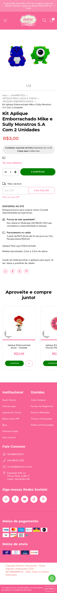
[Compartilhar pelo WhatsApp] (5, 271)
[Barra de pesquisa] (44, 20)
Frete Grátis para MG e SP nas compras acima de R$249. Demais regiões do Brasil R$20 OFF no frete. (28, 6)
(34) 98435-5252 (15, 460)
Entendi (50, 589)
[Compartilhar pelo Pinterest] (26, 272)
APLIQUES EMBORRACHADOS (17, 101)
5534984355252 (15, 454)
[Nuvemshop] (15, 580)
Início (4, 95)
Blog (4, 425)
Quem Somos (9, 400)
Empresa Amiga (10, 431)
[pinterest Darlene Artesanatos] (43, 499)
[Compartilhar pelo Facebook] (13, 272)
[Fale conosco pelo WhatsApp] (51, 578)
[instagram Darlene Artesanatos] (6, 499)
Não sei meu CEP (10, 197)
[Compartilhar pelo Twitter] (19, 272)
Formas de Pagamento (42, 406)
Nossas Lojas (9, 406)
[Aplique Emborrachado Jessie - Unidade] (29, 363)
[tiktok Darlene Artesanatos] (34, 499)
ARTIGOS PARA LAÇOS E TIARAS (19, 98)
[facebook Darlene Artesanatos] (15, 499)
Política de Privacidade (42, 425)
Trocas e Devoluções (41, 418)
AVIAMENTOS (18, 95)
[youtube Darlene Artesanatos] (24, 499)
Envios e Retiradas (40, 412)
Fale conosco (9, 437)
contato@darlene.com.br (19, 466)
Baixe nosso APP (10, 418)
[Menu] (5, 20)
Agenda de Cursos (11, 412)
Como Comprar (38, 400)
